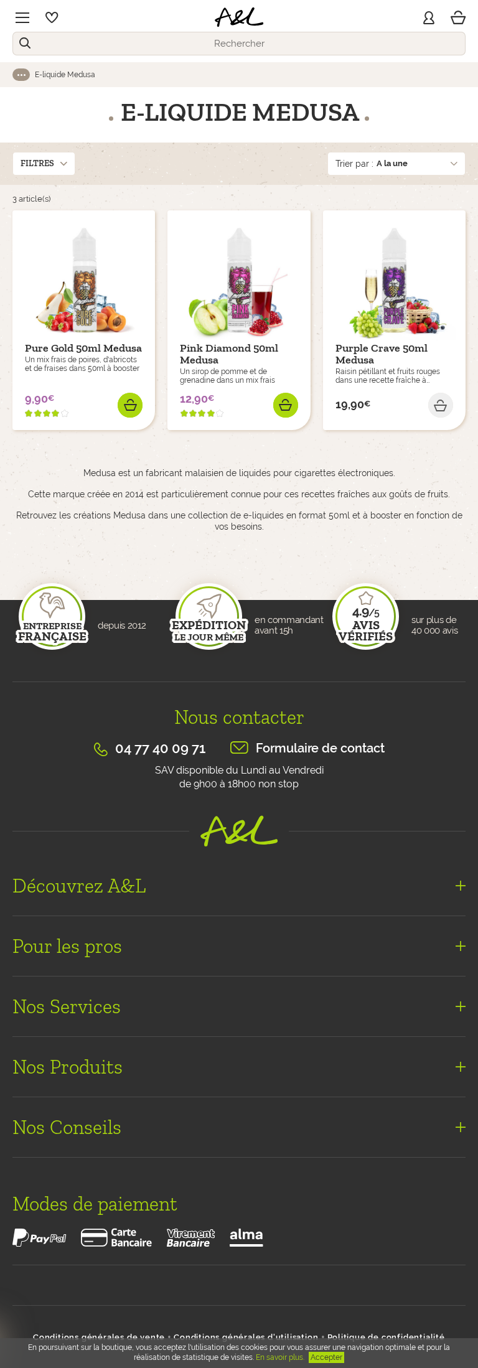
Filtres (37, 163)
